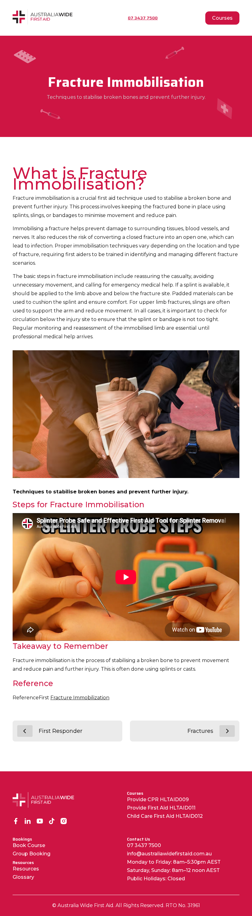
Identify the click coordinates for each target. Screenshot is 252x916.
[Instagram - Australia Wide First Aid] (64, 822)
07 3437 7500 (144, 845)
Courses (222, 18)
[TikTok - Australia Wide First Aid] (52, 822)
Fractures (200, 731)
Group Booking (31, 854)
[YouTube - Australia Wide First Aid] (40, 822)
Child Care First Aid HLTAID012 (165, 816)
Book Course (29, 845)
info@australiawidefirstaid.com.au (169, 854)
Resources (26, 869)
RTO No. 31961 (183, 905)
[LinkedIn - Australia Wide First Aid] (28, 822)
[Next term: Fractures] (227, 731)
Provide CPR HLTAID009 (158, 799)
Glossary (23, 877)
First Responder (60, 731)
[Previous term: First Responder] (25, 731)
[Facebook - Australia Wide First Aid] (16, 822)
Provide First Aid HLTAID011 (161, 808)
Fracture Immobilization (79, 698)
